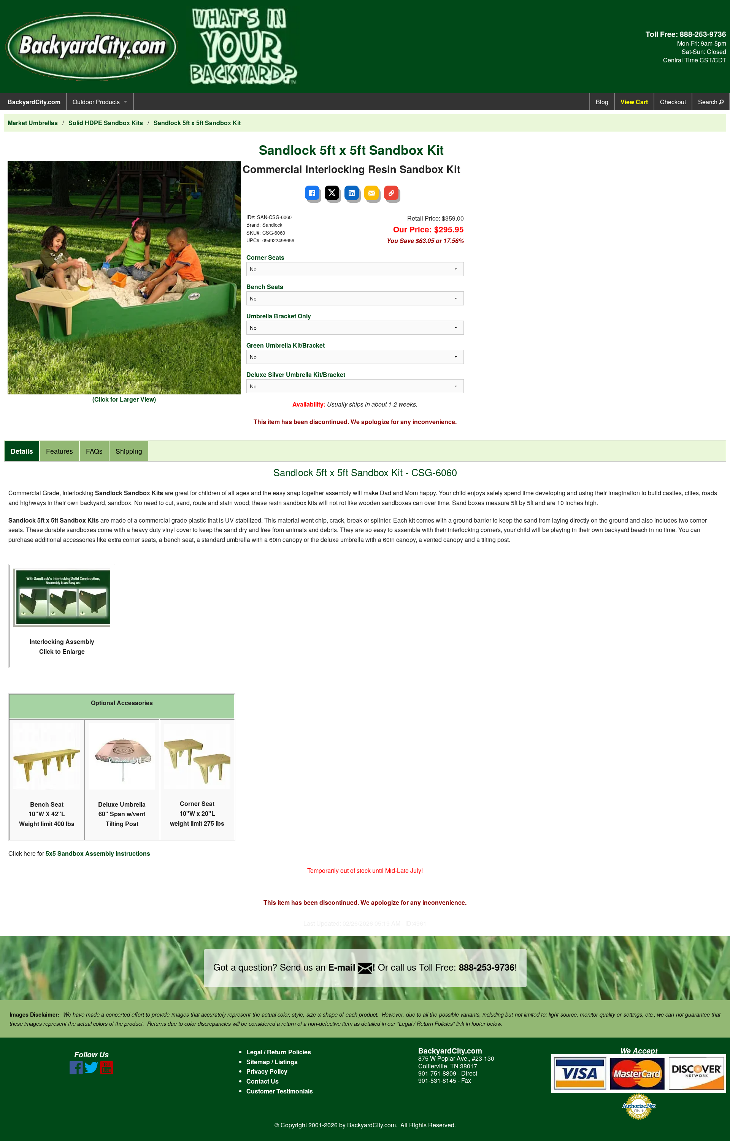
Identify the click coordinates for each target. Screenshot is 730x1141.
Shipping (129, 451)
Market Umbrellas (33, 122)
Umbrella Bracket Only (278, 315)
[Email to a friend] (371, 193)
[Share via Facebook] (312, 193)
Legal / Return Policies (278, 1051)
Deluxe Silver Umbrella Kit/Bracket (295, 374)
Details (22, 451)
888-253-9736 (703, 34)
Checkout (673, 101)
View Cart (634, 101)
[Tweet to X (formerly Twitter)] (332, 193)
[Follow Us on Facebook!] (76, 1072)
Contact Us (262, 1081)
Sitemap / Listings (272, 1061)
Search (708, 101)
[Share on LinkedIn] (351, 193)
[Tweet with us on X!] (91, 1072)
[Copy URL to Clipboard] (391, 193)
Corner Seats (265, 257)
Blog (602, 101)
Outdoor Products (96, 101)
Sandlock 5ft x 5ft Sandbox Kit (197, 122)
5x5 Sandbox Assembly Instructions (98, 853)
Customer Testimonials (279, 1091)
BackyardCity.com (34, 101)
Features (59, 451)
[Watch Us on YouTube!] (106, 1072)
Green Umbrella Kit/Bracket (285, 345)
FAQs (94, 451)
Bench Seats (264, 286)
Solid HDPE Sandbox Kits (105, 122)
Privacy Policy (266, 1071)
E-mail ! (351, 966)
